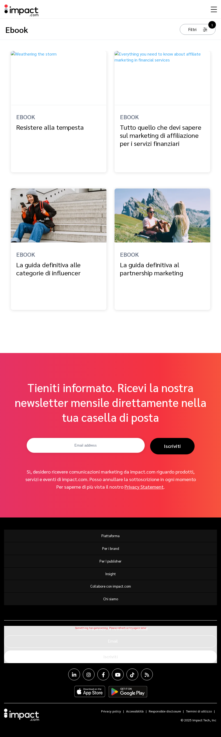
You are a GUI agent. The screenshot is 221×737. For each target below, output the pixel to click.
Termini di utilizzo (199, 711)
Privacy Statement (144, 487)
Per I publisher (110, 561)
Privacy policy (111, 711)
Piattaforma (110, 535)
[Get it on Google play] (127, 692)
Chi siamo (110, 599)
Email (113, 641)
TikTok (132, 674)
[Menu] (213, 9)
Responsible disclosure (165, 711)
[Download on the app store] (90, 692)
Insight (110, 573)
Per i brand (110, 548)
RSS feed (147, 674)
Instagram (88, 674)
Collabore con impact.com (110, 586)
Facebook (103, 674)
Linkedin (74, 674)
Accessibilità (135, 711)
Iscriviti (172, 446)
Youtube (117, 674)
